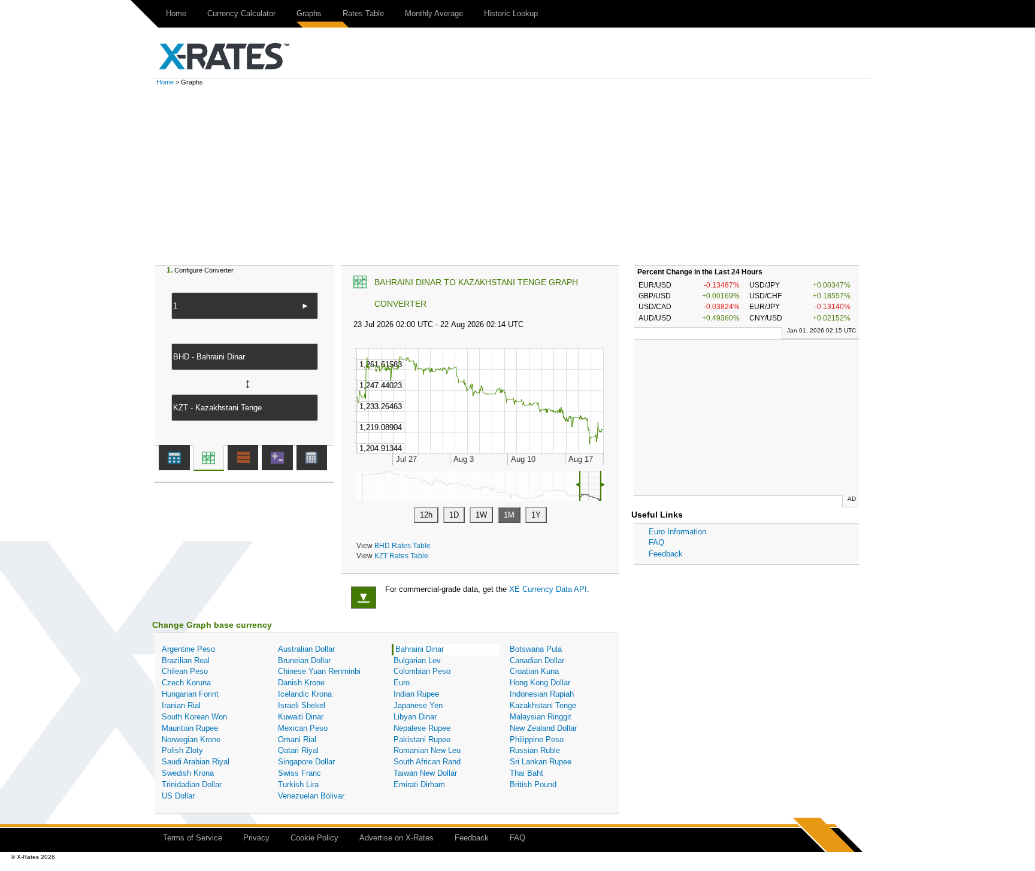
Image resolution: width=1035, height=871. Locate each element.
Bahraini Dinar (419, 649)
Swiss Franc (299, 773)
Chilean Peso (185, 671)
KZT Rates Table (401, 556)
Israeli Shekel (301, 705)
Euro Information (677, 531)
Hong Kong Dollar (540, 682)
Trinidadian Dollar (192, 784)
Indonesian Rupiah (542, 693)
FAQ (656, 542)
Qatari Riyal (298, 750)
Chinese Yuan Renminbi (319, 671)
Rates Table (363, 13)
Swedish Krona (188, 773)
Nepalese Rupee (422, 728)
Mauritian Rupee (190, 728)
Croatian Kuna (534, 671)
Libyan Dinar (415, 716)
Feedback (666, 553)
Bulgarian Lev (417, 660)
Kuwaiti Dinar (300, 716)
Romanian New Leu (427, 750)
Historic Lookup (511, 13)
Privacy (256, 837)
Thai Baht (526, 773)
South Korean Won (194, 716)
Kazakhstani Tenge (543, 705)
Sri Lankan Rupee (540, 761)
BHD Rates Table (402, 545)
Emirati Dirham (419, 784)
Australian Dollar (306, 649)
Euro (402, 682)
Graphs (309, 13)
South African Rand (427, 761)
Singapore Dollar (306, 761)
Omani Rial (297, 739)
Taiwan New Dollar (425, 773)
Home (176, 13)
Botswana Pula (536, 649)
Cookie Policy (314, 837)
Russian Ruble (535, 750)
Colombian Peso (422, 671)
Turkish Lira (298, 784)
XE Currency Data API (548, 589)
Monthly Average (434, 13)
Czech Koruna (186, 682)
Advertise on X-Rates (396, 837)
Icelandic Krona (305, 693)
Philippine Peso (537, 739)
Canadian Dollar (537, 660)
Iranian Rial (181, 705)
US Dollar (178, 795)
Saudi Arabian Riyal (195, 761)
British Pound (533, 784)
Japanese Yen (418, 705)
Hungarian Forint (190, 693)
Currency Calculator (241, 13)
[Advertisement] (517, 175)
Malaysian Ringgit (540, 716)
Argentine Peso (188, 649)
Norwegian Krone (191, 739)
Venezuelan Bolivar (311, 795)
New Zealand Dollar (543, 728)
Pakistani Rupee (422, 739)
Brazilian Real (186, 660)
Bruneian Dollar (304, 660)
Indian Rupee (416, 693)
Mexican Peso (303, 728)
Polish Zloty (182, 750)
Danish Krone (301, 682)
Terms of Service (192, 837)
